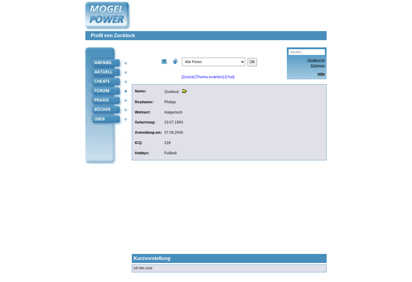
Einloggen (318, 65)
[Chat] (229, 77)
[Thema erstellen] (209, 77)
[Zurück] (188, 77)
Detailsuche (316, 60)
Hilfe (321, 74)
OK (252, 62)
